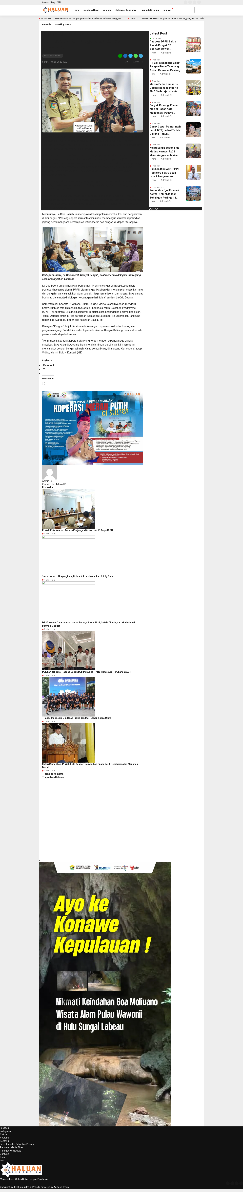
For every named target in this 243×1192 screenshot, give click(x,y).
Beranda (46, 24)
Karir (2, 1160)
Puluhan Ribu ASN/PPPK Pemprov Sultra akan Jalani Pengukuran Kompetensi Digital (165, 172)
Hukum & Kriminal (150, 10)
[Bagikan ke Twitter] (130, 55)
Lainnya (167, 10)
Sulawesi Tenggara (126, 10)
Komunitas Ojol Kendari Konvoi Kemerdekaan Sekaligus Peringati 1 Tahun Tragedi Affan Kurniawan (164, 194)
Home (76, 10)
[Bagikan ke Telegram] (140, 55)
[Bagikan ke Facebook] (125, 55)
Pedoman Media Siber (11, 1147)
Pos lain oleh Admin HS (54, 484)
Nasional (107, 10)
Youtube (4, 1137)
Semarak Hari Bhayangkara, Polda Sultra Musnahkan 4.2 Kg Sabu (77, 576)
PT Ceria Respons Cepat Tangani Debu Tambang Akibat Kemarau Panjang (165, 66)
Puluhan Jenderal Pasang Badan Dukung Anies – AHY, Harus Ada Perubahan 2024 (86, 672)
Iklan (2, 1157)
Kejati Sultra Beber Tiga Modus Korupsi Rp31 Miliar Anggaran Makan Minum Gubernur (164, 151)
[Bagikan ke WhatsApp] (135, 55)
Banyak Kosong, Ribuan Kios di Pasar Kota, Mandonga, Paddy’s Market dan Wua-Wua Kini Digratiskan (164, 109)
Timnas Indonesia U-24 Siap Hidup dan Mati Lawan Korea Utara (76, 718)
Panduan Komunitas (10, 1150)
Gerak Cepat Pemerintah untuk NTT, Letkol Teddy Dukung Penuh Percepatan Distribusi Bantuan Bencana (165, 130)
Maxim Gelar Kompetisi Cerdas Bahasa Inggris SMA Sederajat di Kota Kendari (164, 88)
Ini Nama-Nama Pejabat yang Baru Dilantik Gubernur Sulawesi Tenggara (87, 18)
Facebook (5, 1128)
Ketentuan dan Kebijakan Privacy (17, 1144)
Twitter (4, 1134)
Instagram (5, 1131)
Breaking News (91, 10)
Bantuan (4, 1154)
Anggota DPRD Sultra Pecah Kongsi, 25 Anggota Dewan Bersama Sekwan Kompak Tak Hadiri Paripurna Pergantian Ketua (163, 45)
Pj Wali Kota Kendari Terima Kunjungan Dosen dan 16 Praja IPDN (77, 530)
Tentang (4, 1141)
